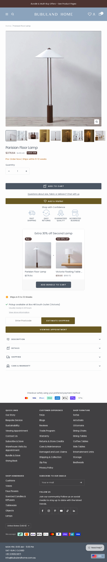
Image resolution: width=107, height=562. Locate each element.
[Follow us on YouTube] (61, 511)
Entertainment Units (83, 451)
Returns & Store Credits (51, 441)
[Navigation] (7, 14)
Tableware (11, 505)
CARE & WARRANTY (20, 366)
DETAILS (15, 348)
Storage (77, 457)
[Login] (94, 14)
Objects (10, 510)
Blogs (42, 420)
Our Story (10, 414)
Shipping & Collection (50, 457)
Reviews (43, 425)
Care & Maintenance (50, 446)
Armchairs (78, 420)
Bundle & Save (13, 455)
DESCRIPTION (18, 339)
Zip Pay (43, 462)
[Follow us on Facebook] (42, 511)
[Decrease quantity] (9, 171)
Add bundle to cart (53, 284)
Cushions (10, 480)
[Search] (12, 14)
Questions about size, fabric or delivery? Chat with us (53, 194)
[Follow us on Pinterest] (55, 511)
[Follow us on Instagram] (49, 511)
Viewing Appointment (53, 329)
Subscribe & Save (15, 441)
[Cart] (100, 14)
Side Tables (79, 446)
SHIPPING (16, 357)
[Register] (81, 482)
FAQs (42, 414)
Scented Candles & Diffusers (16, 498)
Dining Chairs (79, 430)
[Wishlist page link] (90, 14)
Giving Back (11, 460)
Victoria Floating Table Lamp (69, 271)
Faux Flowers (12, 491)
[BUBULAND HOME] (53, 14)
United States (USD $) (17, 525)
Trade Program (47, 430)
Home (8, 26)
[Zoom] (96, 121)
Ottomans (78, 425)
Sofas (76, 414)
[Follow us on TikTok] (68, 511)
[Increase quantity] (26, 171)
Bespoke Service (14, 420)
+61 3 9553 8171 (13, 554)
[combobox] (98, 556)
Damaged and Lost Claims (53, 451)
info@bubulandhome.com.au (21, 557)
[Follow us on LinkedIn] (74, 511)
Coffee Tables (80, 441)
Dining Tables (80, 435)
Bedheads (78, 462)
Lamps (9, 515)
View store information (19, 312)
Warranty (44, 435)
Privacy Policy (46, 467)
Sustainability (12, 425)
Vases (9, 485)
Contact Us (12, 435)
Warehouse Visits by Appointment (16, 448)
